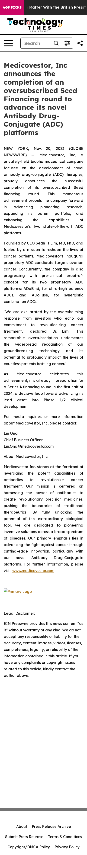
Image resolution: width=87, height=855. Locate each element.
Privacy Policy (67, 847)
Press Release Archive (51, 826)
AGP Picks (12, 7)
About (21, 826)
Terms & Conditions (65, 836)
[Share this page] (80, 43)
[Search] (56, 43)
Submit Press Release (24, 836)
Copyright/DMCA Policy (28, 847)
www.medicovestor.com (33, 570)
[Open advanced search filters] (67, 43)
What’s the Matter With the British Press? (46, 7)
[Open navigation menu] (8, 43)
